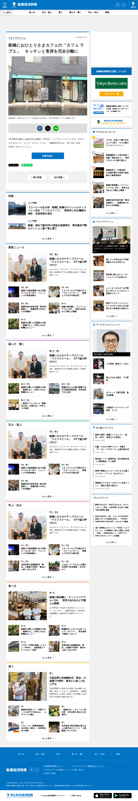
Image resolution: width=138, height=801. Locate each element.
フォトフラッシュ (17, 38)
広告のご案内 (50, 773)
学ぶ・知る (93, 12)
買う (61, 12)
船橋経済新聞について (54, 766)
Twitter (123, 5)
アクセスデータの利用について (57, 770)
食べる (32, 12)
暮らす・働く (75, 12)
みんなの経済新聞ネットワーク (19, 796)
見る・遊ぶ (47, 12)
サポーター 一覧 (111, 94)
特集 (107, 12)
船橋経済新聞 (24, 4)
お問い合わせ (78, 770)
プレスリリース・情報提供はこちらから (89, 766)
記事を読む (47, 155)
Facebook (117, 5)
